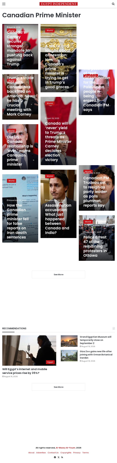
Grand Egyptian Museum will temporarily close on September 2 (95, 340)
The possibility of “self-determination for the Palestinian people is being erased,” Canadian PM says (96, 89)
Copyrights (65, 452)
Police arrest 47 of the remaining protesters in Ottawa (95, 246)
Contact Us (53, 452)
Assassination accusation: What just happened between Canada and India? (58, 219)
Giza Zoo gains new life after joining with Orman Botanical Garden (96, 354)
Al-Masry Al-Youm (65, 447)
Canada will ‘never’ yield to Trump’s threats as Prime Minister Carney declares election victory (58, 141)
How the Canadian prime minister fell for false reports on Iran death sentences (18, 221)
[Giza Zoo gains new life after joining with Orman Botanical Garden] (69, 355)
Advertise (41, 452)
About (31, 452)
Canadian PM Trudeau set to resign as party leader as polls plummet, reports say (96, 191)
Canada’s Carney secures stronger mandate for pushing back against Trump (20, 48)
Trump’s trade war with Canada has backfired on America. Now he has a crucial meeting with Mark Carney (20, 96)
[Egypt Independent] (58, 4)
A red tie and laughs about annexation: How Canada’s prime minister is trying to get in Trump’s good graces (58, 66)
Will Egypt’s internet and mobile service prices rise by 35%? (24, 371)
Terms (85, 452)
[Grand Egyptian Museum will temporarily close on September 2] (69, 341)
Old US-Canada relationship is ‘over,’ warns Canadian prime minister (20, 150)
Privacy (76, 452)
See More (58, 387)
